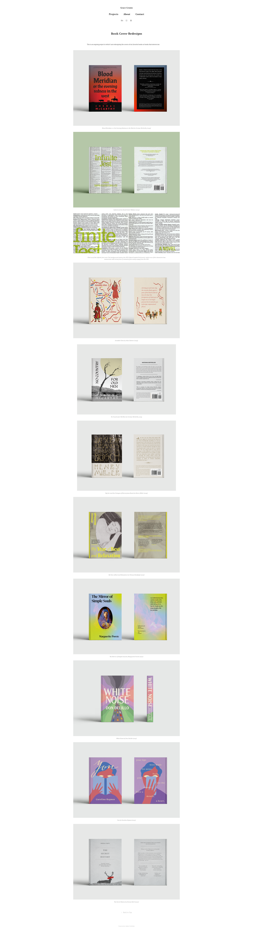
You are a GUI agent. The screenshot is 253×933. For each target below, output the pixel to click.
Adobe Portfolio (130, 926)
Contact (139, 14)
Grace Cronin (126, 8)
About (127, 14)
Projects (113, 14)
